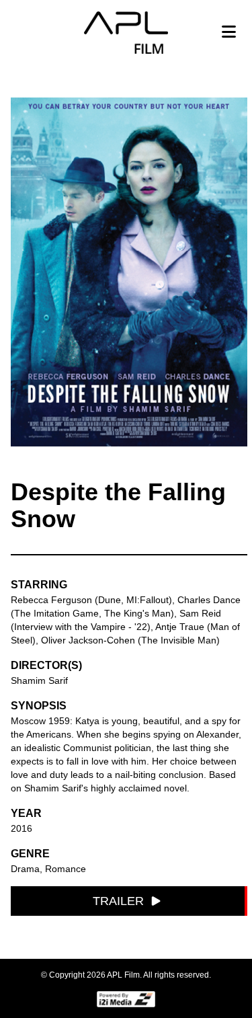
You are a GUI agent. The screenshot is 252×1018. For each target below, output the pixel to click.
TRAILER (118, 901)
